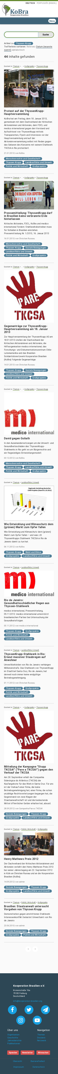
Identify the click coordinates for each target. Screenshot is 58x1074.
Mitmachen (43, 1053)
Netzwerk (41, 1040)
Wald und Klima (33, 552)
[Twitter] (29, 1009)
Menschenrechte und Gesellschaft (23, 158)
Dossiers (41, 1038)
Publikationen (13, 1043)
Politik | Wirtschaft (28, 829)
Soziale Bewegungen (35, 248)
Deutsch (30, 3)
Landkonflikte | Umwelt (30, 482)
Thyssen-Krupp (42, 66)
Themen (16, 66)
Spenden (13, 1053)
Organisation (13, 1035)
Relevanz (31, 46)
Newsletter (27, 1053)
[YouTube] (37, 1020)
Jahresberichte (14, 1040)
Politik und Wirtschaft (17, 166)
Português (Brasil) (47, 3)
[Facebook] (13, 1009)
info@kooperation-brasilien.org (27, 1001)
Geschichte (12, 1038)
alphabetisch (18, 50)
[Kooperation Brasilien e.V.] (15, 9)
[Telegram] (45, 1009)
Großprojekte (29, 66)
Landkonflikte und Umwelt (38, 162)
